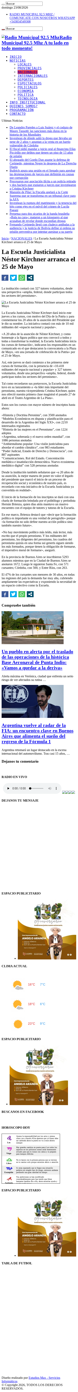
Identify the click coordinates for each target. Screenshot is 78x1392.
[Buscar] (3, 4)
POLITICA (26, 95)
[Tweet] (13, 278)
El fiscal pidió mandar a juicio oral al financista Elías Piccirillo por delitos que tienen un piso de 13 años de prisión (43, 152)
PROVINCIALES (30, 68)
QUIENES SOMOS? (24, 106)
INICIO (16, 57)
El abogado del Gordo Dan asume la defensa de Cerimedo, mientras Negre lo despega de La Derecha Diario (43, 163)
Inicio (5, 238)
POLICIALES (28, 87)
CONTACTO (18, 114)
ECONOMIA (26, 91)
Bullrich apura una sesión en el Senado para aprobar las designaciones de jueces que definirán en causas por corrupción (42, 174)
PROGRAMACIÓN (22, 110)
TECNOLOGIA (28, 98)
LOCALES (25, 64)
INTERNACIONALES (33, 76)
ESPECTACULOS (30, 83)
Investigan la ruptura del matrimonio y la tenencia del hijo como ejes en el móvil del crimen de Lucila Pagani (43, 206)
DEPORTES (26, 80)
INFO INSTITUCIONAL (28, 102)
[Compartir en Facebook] (5, 278)
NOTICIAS (18, 61)
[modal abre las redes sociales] (30, 278)
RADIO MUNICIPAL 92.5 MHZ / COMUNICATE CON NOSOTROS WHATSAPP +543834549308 (42, 18)
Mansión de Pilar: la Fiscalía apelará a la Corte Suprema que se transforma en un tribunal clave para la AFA (43, 195)
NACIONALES (28, 72)
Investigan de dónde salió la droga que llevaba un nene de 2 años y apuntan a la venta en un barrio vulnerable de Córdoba (41, 141)
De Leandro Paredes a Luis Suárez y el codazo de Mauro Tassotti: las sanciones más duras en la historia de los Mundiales (41, 131)
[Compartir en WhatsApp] (21, 278)
